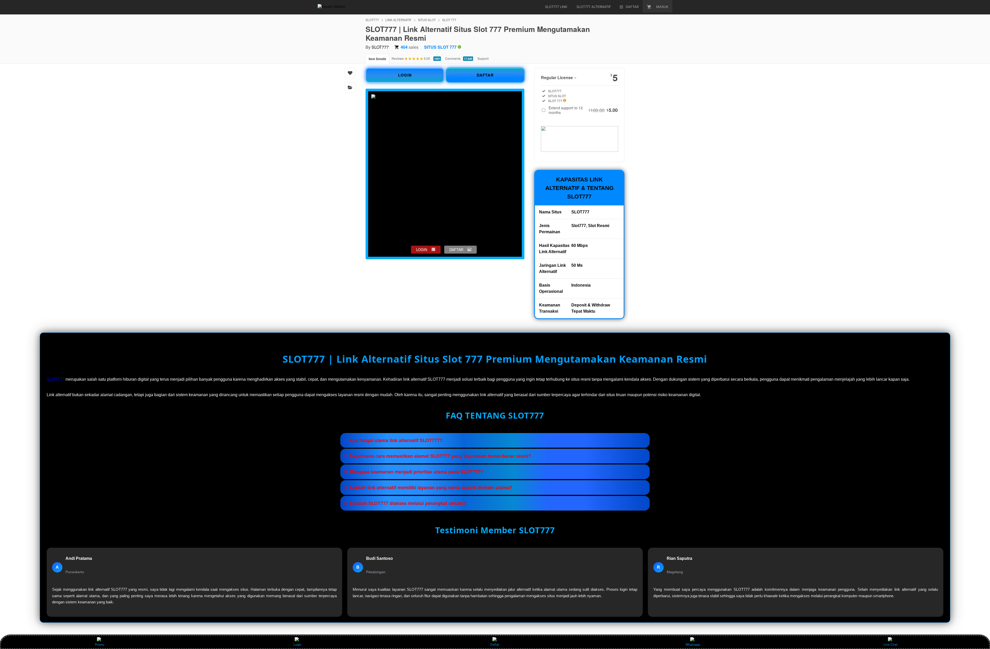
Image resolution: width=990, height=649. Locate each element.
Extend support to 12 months (583, 110)
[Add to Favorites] (350, 73)
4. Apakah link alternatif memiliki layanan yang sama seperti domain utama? (428, 487)
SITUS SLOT (427, 20)
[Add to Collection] (350, 87)
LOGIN (405, 75)
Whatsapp (693, 644)
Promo (99, 644)
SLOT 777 (449, 20)
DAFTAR (485, 75)
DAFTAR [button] (456, 249)
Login (297, 644)
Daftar (494, 644)
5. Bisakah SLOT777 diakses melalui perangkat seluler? (405, 503)
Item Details (377, 58)
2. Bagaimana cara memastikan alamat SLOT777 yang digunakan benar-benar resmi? (437, 456)
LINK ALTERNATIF (398, 20)
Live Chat (890, 644)
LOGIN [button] (421, 249)
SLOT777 (372, 20)
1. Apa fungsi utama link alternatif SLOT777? (393, 440)
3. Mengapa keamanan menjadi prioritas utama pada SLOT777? (413, 471)
